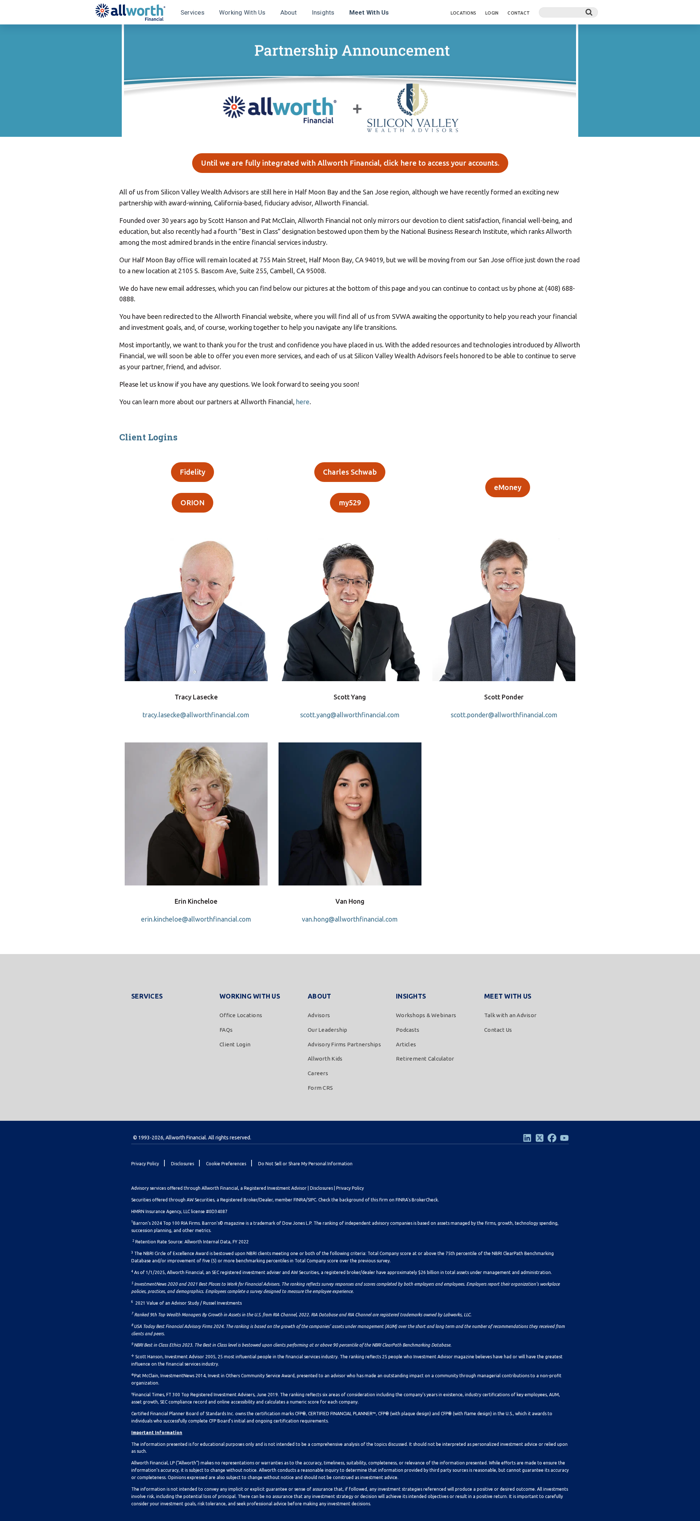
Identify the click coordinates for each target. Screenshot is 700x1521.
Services (192, 12)
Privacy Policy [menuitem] (145, 1163)
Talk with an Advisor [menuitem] (510, 1015)
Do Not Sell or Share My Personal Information (305, 1163)
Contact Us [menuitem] (498, 1030)
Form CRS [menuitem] (320, 1088)
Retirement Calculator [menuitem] (425, 1058)
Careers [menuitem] (318, 1073)
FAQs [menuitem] (226, 1030)
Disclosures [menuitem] (182, 1163)
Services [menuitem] (147, 996)
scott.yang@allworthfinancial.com (350, 714)
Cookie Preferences (226, 1163)
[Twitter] (539, 1138)
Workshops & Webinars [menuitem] (426, 1015)
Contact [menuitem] (519, 13)
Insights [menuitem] (411, 996)
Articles (206, 34)
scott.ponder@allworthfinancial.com (504, 714)
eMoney (507, 487)
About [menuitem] (319, 996)
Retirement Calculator (252, 34)
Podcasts (176, 34)
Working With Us (242, 12)
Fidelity (192, 472)
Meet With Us (369, 12)
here (303, 401)
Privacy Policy (350, 1188)
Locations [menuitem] (463, 13)
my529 (350, 502)
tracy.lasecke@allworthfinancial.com (196, 714)
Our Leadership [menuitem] (327, 1030)
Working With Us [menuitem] (249, 996)
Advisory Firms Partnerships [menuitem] (344, 1044)
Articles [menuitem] (406, 1044)
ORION (192, 502)
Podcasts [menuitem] (407, 1030)
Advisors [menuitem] (319, 1015)
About (288, 12)
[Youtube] (564, 1138)
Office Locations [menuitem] (240, 1015)
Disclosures (321, 1188)
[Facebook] (552, 1138)
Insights (323, 12)
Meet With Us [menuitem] (507, 996)
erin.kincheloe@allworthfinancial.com (196, 919)
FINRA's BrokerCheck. (417, 1199)
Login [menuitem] (491, 13)
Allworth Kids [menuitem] (325, 1058)
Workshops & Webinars (127, 34)
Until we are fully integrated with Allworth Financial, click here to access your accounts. (350, 163)
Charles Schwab (350, 472)
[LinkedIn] (527, 1138)
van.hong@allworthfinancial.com (350, 919)
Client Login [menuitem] (234, 1044)
